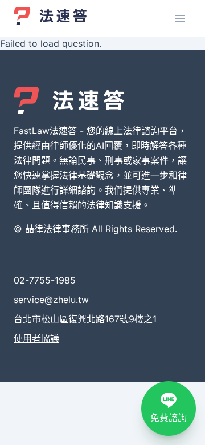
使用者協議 (36, 338)
